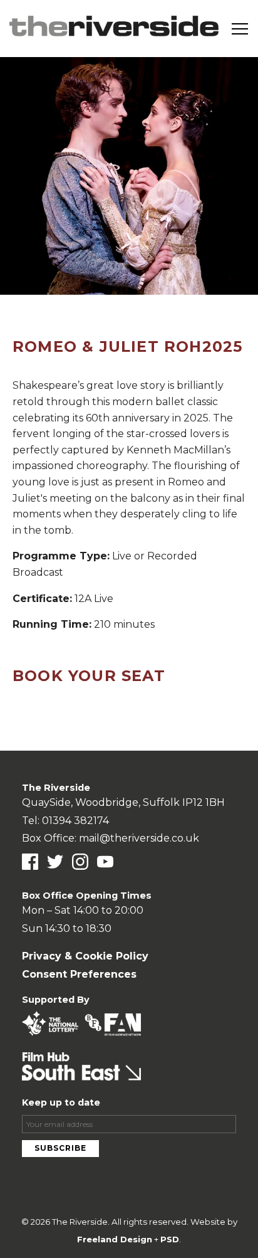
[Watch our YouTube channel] (105, 862)
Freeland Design (114, 1239)
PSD (169, 1239)
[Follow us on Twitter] (55, 862)
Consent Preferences (79, 974)
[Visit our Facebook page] (30, 862)
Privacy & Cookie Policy (85, 956)
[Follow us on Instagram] (80, 862)
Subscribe (60, 1148)
